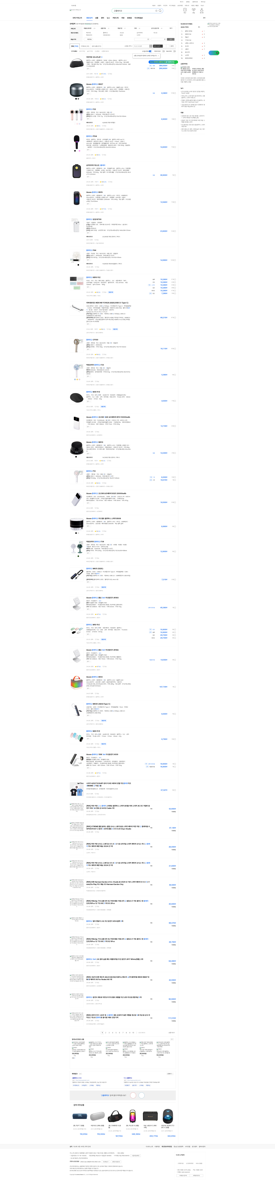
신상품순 (97, 51)
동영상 (129, 18)
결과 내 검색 (157, 46)
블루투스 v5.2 (122, 60)
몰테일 (187, 2)
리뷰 (123, 18)
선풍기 (88, 112)
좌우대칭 (106, 397)
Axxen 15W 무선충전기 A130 (102, 754)
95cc (119, 224)
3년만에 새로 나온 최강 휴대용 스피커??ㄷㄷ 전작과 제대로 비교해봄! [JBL (193, 116)
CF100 (92, 340)
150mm (88, 284)
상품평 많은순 (105, 51)
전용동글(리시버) (121, 395)
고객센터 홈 (180, 1163)
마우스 (88, 395)
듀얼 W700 (93, 219)
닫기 (88, 68)
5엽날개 (115, 253)
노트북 (187, 55)
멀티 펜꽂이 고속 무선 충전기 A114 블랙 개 (104, 921)
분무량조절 (89, 226)
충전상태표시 (92, 605)
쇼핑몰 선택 (128, 46)
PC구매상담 (172, 5)
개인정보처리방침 (167, 1146)
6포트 (96, 306)
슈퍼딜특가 (84, 1085)
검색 (171, 39)
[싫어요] (133, 1095)
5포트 (94, 572)
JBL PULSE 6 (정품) (132, 1125)
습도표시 (125, 224)
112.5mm (124, 630)
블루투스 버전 (115, 139)
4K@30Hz (91, 319)
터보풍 (124, 545)
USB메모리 (124, 195)
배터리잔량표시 (126, 422)
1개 (118, 420)
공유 (204, 18)
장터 (102, 18)
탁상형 (93, 253)
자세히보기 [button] (105, 1162)
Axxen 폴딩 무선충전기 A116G (102, 598)
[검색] (160, 10)
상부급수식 (93, 228)
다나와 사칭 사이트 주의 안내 (82, 1146)
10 (133, 1033)
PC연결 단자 (114, 306)
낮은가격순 (82, 51)
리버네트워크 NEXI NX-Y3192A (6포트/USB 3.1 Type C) (107, 303)
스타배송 (91, 1085)
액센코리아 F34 (95, 542)
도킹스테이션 (89, 306)
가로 (116, 282)
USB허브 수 (95, 314)
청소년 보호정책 (178, 1146)
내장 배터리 (119, 280)
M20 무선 (93, 731)
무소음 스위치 (121, 397)
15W (95, 603)
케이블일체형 (127, 306)
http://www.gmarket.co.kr (82, 1080)
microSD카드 (90, 89)
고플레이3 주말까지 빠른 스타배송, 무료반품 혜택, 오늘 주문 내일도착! (89, 1082)
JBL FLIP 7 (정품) (78, 1125)
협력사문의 (202, 1146)
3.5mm (117, 141)
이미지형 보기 (167, 46)
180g (103, 284)
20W (110, 422)
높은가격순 (90, 51)
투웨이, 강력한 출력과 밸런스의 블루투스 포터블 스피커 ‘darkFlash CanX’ (193, 101)
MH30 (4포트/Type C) (98, 704)
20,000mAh (101, 496)
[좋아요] (142, 1095)
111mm (104, 736)
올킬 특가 (134, 1085)
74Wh (108, 496)
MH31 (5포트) (94, 569)
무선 (97, 112)
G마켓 (76, 1078)
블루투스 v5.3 (111, 195)
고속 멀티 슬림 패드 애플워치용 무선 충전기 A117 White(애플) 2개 (114, 959)
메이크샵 (203, 2)
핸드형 (99, 139)
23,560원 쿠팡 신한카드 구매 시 (107, 236)
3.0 (113, 280)
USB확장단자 (90, 315)
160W (105, 60)
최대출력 (109, 168)
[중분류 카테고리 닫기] (92, 28)
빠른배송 (89, 39)
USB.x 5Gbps (114, 711)
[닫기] (158, 56)
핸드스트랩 (93, 116)
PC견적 (165, 5)
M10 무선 (93, 625)
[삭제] (156, 11)
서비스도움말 (199, 1163)
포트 (101, 314)
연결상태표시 (108, 447)
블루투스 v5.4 (120, 168)
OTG (87, 709)
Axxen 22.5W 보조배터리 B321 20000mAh (106, 493)
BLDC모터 (103, 112)
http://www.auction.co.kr (134, 1080)
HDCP (96, 310)
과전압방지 (115, 761)
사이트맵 (187, 1146)
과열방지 (96, 763)
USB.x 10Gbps (104, 306)
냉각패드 (92, 347)
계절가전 (120, 28)
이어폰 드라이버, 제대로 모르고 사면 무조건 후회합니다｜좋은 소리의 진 (198, 71)
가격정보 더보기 (168, 65)
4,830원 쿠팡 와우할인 (105, 122)
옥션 (128, 1078)
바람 (108, 112)
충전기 (88, 601)
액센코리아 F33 (95, 365)
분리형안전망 (98, 372)
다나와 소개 (149, 1146)
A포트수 (122, 420)
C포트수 (114, 420)
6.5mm (98, 284)
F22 (91, 109)
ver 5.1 (122, 139)
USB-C (101, 141)
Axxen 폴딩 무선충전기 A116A (102, 650)
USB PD (111, 310)
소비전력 (100, 230)
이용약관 (157, 1146)
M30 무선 (93, 392)
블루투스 (93, 139)
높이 (94, 284)
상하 (101, 397)
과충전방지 (122, 761)
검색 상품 (96, 46)
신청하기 (169, 1074)
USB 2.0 (122, 314)
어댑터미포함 (105, 308)
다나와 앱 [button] (73, 5)
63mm (90, 399)
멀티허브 (88, 572)
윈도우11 (187, 52)
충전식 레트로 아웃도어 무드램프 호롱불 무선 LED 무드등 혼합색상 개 (113, 997)
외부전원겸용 (96, 308)
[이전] (202, 27)
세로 (126, 282)
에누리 (181, 2)
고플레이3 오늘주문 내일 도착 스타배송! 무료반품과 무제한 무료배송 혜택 (142, 1082)
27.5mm (94, 632)
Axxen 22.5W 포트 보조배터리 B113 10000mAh (108, 417)
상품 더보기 (172, 1032)
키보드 (88, 280)
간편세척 (99, 222)
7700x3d (188, 40)
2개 (126, 420)
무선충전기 (94, 601)
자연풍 (120, 545)
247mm (121, 282)
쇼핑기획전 (180, 5)
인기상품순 (74, 51)
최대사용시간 (105, 114)
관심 (111, 74)
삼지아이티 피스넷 (95, 165)
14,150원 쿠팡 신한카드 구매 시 (107, 457)
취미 (135, 28)
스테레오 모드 (104, 89)
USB (97, 397)
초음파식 (93, 222)
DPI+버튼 (98, 395)
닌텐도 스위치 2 (189, 43)
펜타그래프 (101, 280)
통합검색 (89, 18)
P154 (91, 136)
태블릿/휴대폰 (87, 28)
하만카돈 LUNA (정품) (97, 1125)
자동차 (153, 5)
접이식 (92, 372)
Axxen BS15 (94, 192)
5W (104, 230)
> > (99, 129)
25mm (115, 736)
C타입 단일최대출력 (103, 422)
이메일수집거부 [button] (183, 1175)
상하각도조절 (104, 546)
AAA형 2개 (106, 734)
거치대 (92, 550)
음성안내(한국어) (111, 682)
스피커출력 (105, 139)
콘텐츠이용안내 (116, 1162)
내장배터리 (89, 141)
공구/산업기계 (155, 28)
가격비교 (85, 46)
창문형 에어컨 (188, 58)
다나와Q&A (139, 18)
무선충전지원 (101, 605)
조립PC (159, 5)
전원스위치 (113, 397)
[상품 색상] (76, 99)
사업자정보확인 (135, 1155)
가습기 (88, 222)
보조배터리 (89, 420)
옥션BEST (127, 1085)
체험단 (197, 5)
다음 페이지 (136, 1032)
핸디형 (93, 112)
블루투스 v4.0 (111, 521)
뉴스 (108, 18)
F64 (91, 250)
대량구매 (111, 292)
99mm (128, 397)
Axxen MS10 (94, 442)
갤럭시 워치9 (188, 31)
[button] (185, 11)
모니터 (187, 46)
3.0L (96, 224)
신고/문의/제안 (189, 1163)
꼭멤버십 (98, 1085)
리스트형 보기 (164, 46)
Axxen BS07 (94, 84)
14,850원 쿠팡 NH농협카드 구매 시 (108, 264)
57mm (88, 632)
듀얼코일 (91, 761)
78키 (124, 280)
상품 (96, 18)
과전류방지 (89, 763)
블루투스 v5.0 (111, 87)
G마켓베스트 (76, 1085)
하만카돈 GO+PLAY (94, 57)
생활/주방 (103, 28)
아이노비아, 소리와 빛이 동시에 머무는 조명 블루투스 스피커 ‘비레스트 (193, 96)
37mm (96, 399)
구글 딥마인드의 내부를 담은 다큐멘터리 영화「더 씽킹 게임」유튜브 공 (193, 105)
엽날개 (108, 368)
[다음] (204, 27)
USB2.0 (99, 572)
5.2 (93, 397)
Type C (120, 306)
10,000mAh (100, 420)
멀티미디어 (111, 282)
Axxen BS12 (94, 677)
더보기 (202, 5)
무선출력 (91, 603)
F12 (91, 471)
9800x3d (188, 34)
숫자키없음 (89, 282)
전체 (74, 46)
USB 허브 (89, 707)
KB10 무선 (93, 277)
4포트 (94, 707)
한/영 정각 (103, 282)
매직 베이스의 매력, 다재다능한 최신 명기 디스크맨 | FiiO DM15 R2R (193, 130)
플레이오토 (195, 2)
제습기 (187, 37)
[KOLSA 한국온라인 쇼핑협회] (73, 1179)
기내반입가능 (117, 422)
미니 (92, 280)
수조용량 (92, 224)
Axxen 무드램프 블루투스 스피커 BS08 (103, 518)
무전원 (88, 573)
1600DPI (112, 395)
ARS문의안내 (196, 1175)
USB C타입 (118, 308)
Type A (112, 572)
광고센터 (194, 1146)
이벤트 (192, 5)
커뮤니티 (187, 5)
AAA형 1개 (106, 395)
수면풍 (115, 545)
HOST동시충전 (103, 310)
